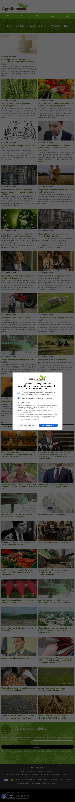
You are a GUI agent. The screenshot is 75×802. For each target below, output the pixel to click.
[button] (37, 402)
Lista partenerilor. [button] (27, 412)
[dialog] (37, 401)
